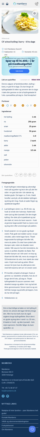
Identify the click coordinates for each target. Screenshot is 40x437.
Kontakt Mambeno (9, 417)
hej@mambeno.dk (9, 391)
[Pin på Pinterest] (30, 175)
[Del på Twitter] (21, 175)
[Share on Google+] (34, 175)
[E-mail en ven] (25, 175)
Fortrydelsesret (7, 425)
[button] (3, 4)
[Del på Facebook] (16, 175)
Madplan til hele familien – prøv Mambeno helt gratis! (20, 412)
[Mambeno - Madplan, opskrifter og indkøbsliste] (20, 4)
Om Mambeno (7, 429)
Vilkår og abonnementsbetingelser (15, 421)
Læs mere (19, 71)
